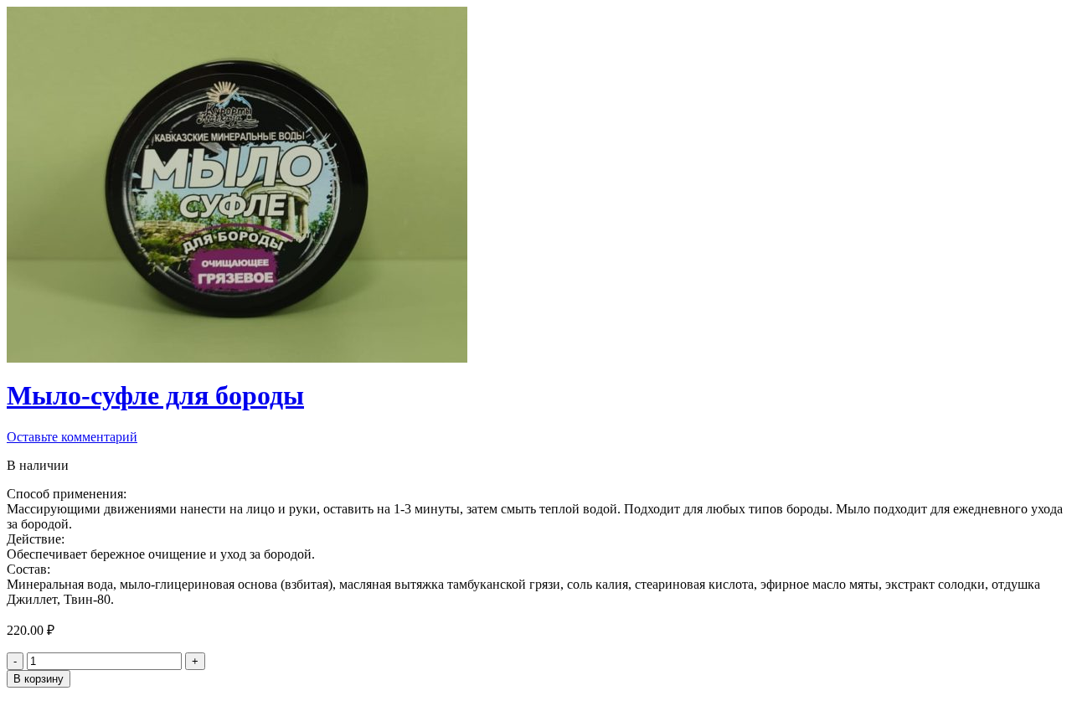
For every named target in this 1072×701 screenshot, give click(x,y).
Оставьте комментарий (72, 437)
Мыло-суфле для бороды (155, 395)
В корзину (38, 679)
